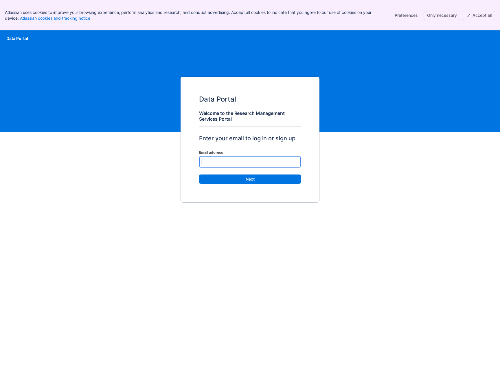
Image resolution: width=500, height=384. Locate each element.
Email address (211, 152)
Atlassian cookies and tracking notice (55, 18)
